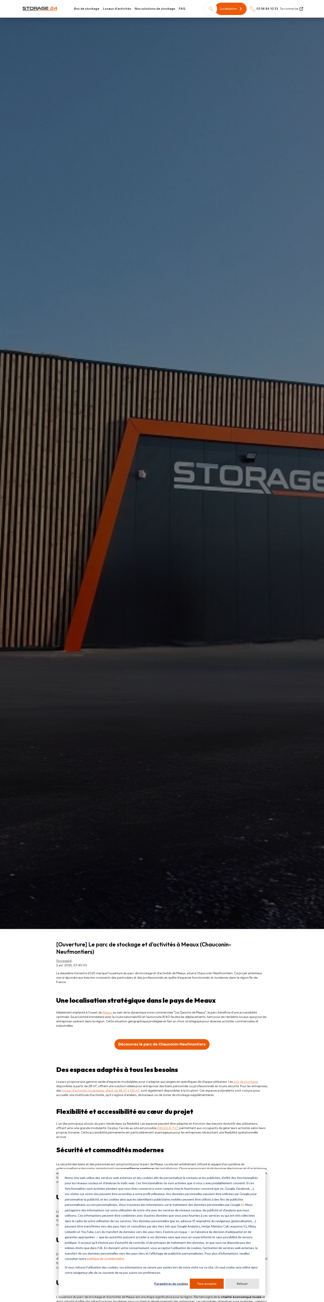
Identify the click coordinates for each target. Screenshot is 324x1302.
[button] (231, 9)
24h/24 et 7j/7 (167, 1128)
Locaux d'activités (117, 9)
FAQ (182, 9)
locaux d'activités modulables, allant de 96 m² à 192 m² (101, 1090)
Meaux (107, 1012)
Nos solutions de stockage (155, 9)
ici (242, 1204)
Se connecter (289, 9)
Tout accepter (207, 1283)
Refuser (242, 1283)
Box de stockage (86, 9)
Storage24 (64, 961)
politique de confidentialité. (106, 1259)
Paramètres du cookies (171, 1283)
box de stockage (245, 1082)
